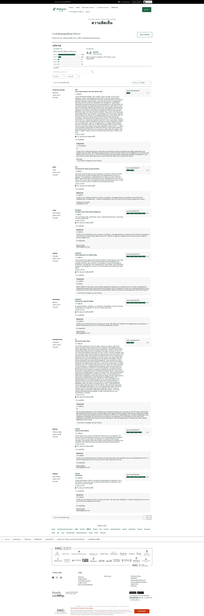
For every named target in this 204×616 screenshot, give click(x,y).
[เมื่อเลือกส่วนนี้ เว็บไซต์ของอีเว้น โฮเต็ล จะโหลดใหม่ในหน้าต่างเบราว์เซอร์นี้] (76, 560)
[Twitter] (57, 577)
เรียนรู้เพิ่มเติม (134, 598)
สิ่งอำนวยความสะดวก (88, 7)
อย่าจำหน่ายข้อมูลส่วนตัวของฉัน (139, 582)
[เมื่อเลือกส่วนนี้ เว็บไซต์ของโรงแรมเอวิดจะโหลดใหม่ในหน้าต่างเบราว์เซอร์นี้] (109, 560)
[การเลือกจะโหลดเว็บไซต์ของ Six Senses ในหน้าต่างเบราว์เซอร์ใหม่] (57, 553)
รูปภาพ (88, 11)
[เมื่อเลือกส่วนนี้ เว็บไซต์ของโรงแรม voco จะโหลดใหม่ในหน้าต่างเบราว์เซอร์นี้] (131, 553)
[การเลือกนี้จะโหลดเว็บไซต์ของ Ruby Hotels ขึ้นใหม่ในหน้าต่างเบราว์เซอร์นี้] (139, 553)
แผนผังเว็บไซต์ (134, 584)
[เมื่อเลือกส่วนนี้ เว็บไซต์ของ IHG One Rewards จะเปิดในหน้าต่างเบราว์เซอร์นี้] (140, 565)
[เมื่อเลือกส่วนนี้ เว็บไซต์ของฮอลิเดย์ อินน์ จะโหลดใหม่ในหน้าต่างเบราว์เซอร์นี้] (93, 560)
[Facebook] (53, 577)
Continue (142, 611)
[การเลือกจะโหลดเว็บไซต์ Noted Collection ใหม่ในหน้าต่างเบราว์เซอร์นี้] (123, 553)
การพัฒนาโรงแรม (82, 582)
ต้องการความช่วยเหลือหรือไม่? (63, 2)
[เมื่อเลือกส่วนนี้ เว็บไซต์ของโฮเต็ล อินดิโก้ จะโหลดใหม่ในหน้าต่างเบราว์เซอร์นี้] (114, 553)
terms (125, 611)
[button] (147, 2)
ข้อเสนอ (71, 7)
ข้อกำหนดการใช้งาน (136, 576)
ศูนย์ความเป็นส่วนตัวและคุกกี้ (138, 580)
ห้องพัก (78, 7)
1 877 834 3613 (71, 593)
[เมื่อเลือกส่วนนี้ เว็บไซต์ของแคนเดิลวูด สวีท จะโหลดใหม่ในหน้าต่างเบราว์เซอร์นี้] (146, 560)
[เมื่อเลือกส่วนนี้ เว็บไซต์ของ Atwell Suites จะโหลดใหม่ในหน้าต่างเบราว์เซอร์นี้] (116, 560)
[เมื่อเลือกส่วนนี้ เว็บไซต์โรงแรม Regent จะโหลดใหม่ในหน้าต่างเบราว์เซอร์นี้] (65, 553)
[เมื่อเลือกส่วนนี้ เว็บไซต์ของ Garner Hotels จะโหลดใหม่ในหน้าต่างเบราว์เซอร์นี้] (102, 560)
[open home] (2, 539)
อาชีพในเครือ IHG (82, 579)
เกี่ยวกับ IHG (81, 577)
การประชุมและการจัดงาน (76, 11)
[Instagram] (60, 577)
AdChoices (133, 578)
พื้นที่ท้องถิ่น (114, 7)
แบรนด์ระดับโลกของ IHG (84, 580)
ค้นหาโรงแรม (107, 576)
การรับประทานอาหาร (103, 7)
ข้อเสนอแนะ (134, 585)
